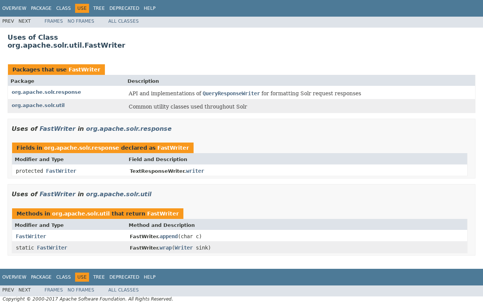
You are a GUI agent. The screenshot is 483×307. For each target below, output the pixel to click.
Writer (184, 248)
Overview (14, 8)
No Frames (81, 21)
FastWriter (84, 70)
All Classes (123, 21)
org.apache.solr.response (46, 92)
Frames (54, 21)
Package (41, 8)
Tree (99, 8)
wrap (166, 248)
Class (63, 8)
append (169, 236)
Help (149, 8)
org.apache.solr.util (38, 105)
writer (195, 171)
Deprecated (124, 8)
